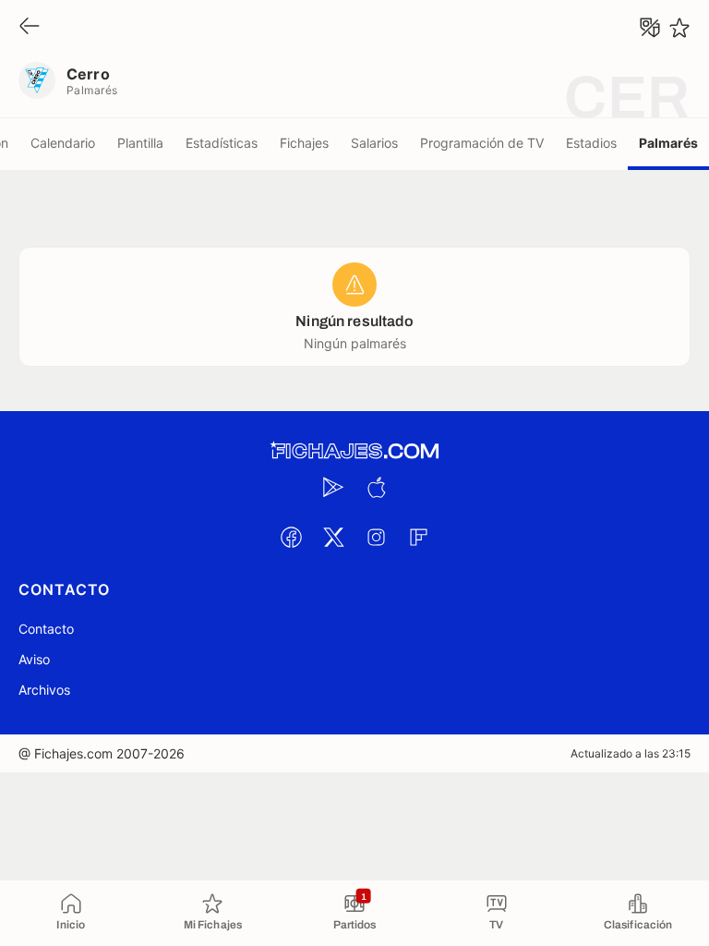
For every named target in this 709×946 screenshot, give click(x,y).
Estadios (591, 143)
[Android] (333, 487)
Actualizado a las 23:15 (631, 753)
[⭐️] (679, 28)
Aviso (34, 659)
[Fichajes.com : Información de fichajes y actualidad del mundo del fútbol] (354, 451)
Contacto (46, 629)
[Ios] (376, 487)
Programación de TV (482, 143)
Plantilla (140, 143)
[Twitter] (333, 537)
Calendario (62, 143)
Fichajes (304, 143)
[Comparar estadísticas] (650, 28)
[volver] (29, 27)
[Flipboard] (418, 537)
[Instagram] (376, 537)
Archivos (44, 689)
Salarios (374, 143)
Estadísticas (222, 143)
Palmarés (668, 143)
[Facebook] (291, 537)
